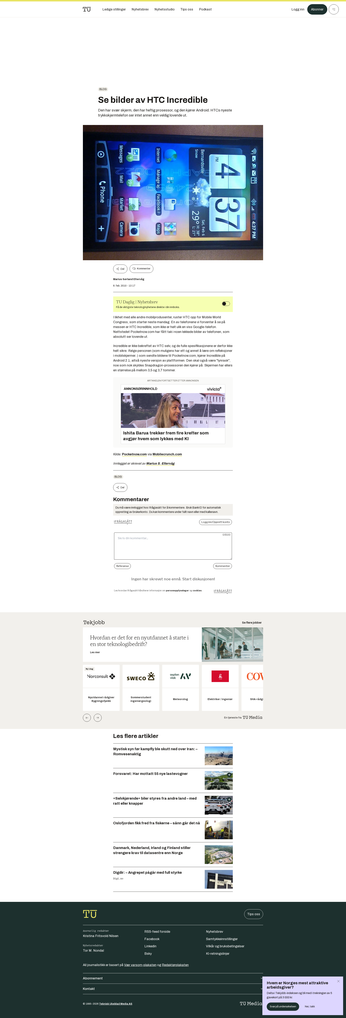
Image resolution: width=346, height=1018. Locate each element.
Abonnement (93, 978)
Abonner (317, 9)
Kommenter (143, 268)
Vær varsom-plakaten (140, 965)
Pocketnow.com (134, 454)
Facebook (151, 939)
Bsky (148, 953)
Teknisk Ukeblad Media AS (115, 1003)
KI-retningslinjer (217, 953)
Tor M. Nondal (93, 950)
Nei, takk (310, 1006)
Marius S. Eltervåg (160, 463)
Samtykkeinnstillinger (222, 939)
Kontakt (89, 989)
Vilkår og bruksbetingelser (225, 946)
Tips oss (253, 914)
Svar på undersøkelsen (283, 1006)
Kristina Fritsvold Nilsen (100, 936)
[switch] (226, 304)
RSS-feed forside (157, 931)
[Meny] (334, 9)
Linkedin (150, 946)
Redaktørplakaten (175, 965)
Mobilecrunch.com (167, 454)
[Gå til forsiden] (87, 9)
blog (103, 89)
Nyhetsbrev (214, 931)
